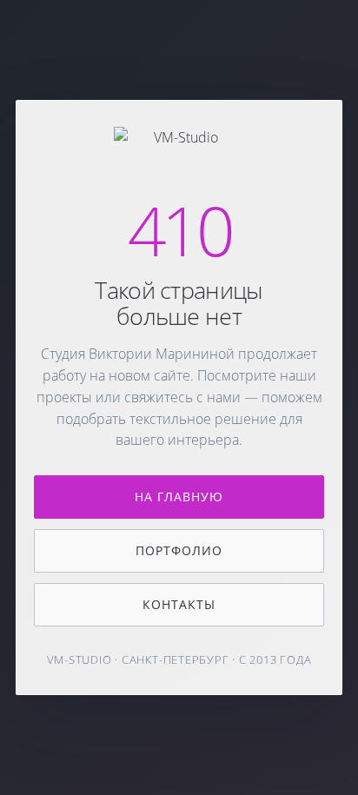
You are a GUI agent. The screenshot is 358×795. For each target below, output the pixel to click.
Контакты (179, 604)
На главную (179, 496)
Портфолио (179, 550)
